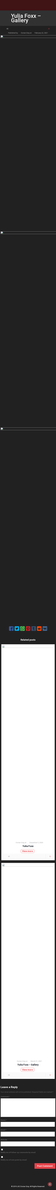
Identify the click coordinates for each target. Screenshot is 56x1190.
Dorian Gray (25, 33)
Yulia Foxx (28, 846)
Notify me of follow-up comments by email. (18, 1152)
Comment (5, 1097)
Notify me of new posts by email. (14, 1160)
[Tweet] (17, 628)
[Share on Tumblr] (33, 628)
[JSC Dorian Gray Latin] (28, 5)
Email (3, 1130)
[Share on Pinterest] (28, 628)
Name (4, 1120)
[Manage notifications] (50, 1184)
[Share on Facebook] (11, 628)
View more (27, 851)
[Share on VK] (45, 628)
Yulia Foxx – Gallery (28, 1064)
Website (4, 1140)
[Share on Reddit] (39, 628)
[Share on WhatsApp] (22, 628)
